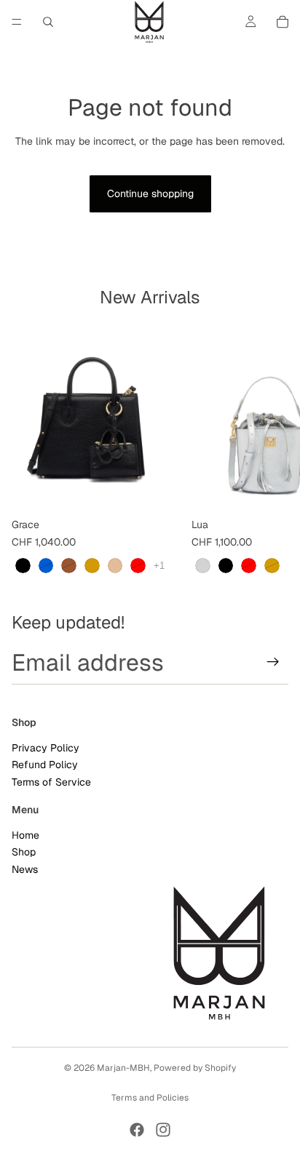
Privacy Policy (45, 748)
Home (25, 835)
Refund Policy (45, 765)
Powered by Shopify (195, 1068)
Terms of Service (51, 782)
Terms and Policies (150, 1098)
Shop (24, 852)
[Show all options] (159, 565)
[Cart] (283, 22)
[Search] (48, 22)
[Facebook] (137, 1129)
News (25, 869)
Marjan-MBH (123, 1068)
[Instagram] (163, 1129)
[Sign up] (273, 662)
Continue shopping (150, 193)
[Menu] (16, 22)
